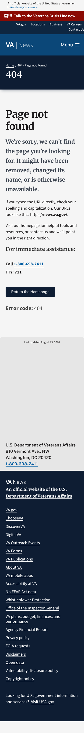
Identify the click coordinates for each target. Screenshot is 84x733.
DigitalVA (13, 535)
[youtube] (8, 435)
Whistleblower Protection (28, 600)
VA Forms (14, 551)
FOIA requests (18, 646)
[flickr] (62, 435)
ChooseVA (14, 518)
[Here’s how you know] (42, 5)
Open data (15, 662)
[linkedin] (53, 435)
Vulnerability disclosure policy (32, 671)
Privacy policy (17, 638)
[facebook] (35, 435)
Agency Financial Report (27, 630)
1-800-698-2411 (29, 264)
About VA (14, 567)
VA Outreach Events (23, 543)
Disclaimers (16, 654)
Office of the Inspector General (32, 608)
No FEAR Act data (21, 592)
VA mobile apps (19, 575)
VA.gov (11, 510)
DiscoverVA (15, 526)
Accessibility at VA (21, 584)
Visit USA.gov (42, 702)
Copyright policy (20, 679)
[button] (42, 16)
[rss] (26, 435)
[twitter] (17, 435)
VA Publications (19, 559)
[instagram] (44, 435)
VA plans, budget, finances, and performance (33, 619)
